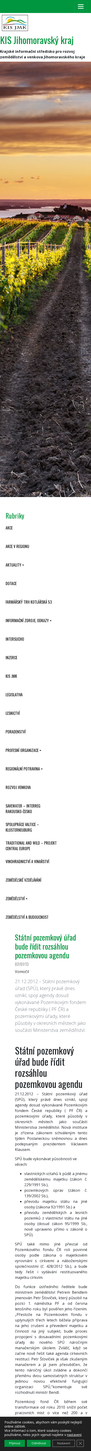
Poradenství (16, 732)
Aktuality (13, 565)
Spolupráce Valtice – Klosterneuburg (22, 827)
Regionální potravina (23, 769)
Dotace (11, 583)
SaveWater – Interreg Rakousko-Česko (23, 808)
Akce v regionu (17, 546)
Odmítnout (39, 1443)
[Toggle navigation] (80, 6)
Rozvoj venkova (18, 787)
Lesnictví (13, 713)
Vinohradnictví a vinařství (27, 861)
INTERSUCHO (15, 639)
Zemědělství (15, 898)
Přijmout (14, 1443)
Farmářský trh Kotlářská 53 (29, 602)
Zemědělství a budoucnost (27, 917)
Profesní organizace (22, 750)
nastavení (74, 1435)
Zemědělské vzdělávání (23, 880)
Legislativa (14, 694)
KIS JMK (11, 676)
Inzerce (11, 657)
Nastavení (63, 1443)
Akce (9, 528)
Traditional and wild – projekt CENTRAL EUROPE (31, 845)
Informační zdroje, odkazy (27, 620)
